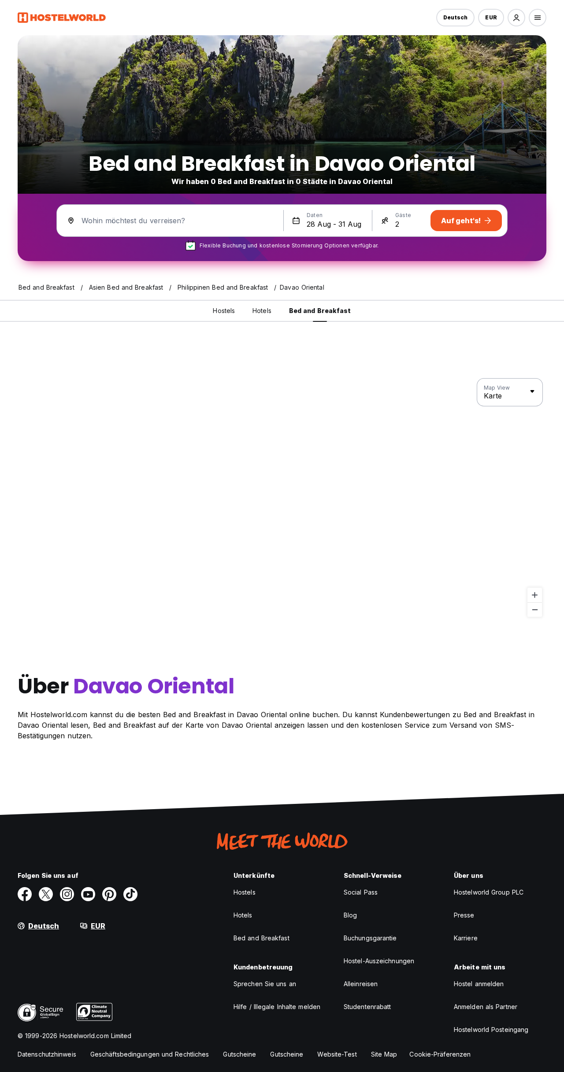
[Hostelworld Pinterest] (109, 894)
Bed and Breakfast (261, 938)
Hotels (243, 915)
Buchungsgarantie (370, 938)
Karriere (466, 938)
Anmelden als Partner (485, 1006)
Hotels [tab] (261, 310)
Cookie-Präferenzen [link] (440, 1054)
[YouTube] (88, 894)
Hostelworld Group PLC (488, 892)
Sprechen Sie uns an (265, 983)
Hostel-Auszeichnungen (379, 961)
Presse (464, 915)
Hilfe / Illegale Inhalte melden (277, 1006)
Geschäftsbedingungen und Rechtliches (149, 1054)
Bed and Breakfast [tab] (320, 310)
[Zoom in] (534, 595)
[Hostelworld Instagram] (67, 894)
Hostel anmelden (479, 983)
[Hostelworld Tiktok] (130, 894)
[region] (282, 498)
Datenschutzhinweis (47, 1054)
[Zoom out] (534, 609)
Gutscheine (239, 1054)
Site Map (384, 1054)
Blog (350, 915)
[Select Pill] (516, 17)
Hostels (245, 892)
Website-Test (336, 1054)
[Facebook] (25, 894)
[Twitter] (46, 894)
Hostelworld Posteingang (491, 1029)
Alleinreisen (361, 983)
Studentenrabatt (367, 1006)
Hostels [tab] (224, 310)
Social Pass (361, 892)
